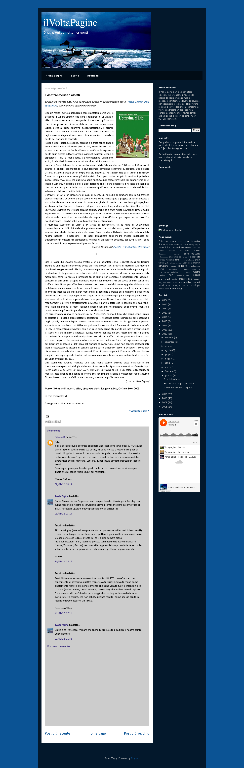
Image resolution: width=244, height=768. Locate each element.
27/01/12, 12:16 (63, 613)
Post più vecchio (136, 734)
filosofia (183, 260)
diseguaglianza (165, 254)
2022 (165, 300)
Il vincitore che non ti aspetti (178, 387)
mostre (196, 271)
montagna (186, 272)
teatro (185, 285)
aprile (168, 362)
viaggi (180, 288)
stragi (168, 285)
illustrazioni (186, 262)
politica (164, 278)
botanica (196, 248)
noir (171, 274)
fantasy (162, 259)
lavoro (173, 265)
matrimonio (185, 269)
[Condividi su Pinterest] (59, 421)
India (179, 241)
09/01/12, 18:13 (63, 484)
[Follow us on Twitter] (170, 230)
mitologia (175, 272)
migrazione (164, 271)
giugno (168, 354)
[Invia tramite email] (46, 421)
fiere (176, 259)
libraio (161, 268)
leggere (182, 265)
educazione (163, 257)
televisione (163, 288)
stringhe (176, 285)
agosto (168, 350)
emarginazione (176, 256)
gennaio (169, 375)
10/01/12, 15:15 (63, 561)
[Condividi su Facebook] (55, 421)
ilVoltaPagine (70, 22)
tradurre (172, 288)
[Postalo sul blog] (49, 421)
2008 (165, 406)
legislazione (194, 265)
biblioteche (186, 247)
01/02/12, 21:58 (63, 639)
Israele (186, 241)
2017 (165, 312)
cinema (172, 251)
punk (169, 282)
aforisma (169, 244)
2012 (165, 333)
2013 (165, 329)
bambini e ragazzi (169, 247)
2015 (165, 321)
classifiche (184, 251)
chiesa (161, 250)
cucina (197, 250)
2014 (165, 325)
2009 (165, 402)
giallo (167, 263)
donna (176, 254)
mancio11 (60, 437)
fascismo (170, 259)
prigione (162, 282)
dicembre (169, 337)
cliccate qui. (165, 160)
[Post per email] (47, 416)
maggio (168, 358)
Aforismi (93, 75)
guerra (178, 263)
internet (196, 262)
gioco (172, 263)
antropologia (194, 244)
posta (174, 279)
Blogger (135, 758)
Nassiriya (195, 241)
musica (162, 274)
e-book (185, 253)
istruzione (163, 265)
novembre (170, 341)
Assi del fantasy (172, 379)
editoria (195, 253)
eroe (185, 257)
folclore (190, 260)
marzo (168, 367)
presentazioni (185, 278)
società (196, 282)
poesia (196, 274)
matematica (172, 269)
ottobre (169, 345)
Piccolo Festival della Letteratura (131, 247)
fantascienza (194, 256)
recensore (177, 282)
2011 (165, 394)
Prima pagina (54, 75)
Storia (75, 75)
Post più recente (57, 734)
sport (161, 285)
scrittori (187, 282)
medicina (196, 269)
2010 (165, 398)
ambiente (178, 244)
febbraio (169, 371)
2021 (165, 304)
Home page (97, 734)
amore (185, 244)
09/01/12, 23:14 (63, 513)
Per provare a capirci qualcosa (179, 383)
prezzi (197, 278)
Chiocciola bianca (167, 241)
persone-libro (183, 275)
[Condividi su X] (52, 421)
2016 (165, 317)
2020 (165, 308)
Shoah (162, 244)
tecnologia (195, 285)
